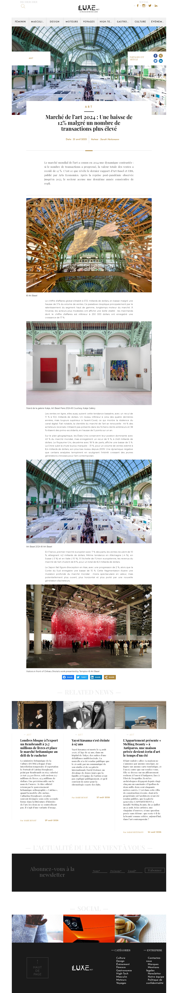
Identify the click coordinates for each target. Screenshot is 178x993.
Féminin (20, 22)
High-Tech (107, 22)
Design (55, 22)
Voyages (89, 22)
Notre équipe (156, 977)
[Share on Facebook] (155, 55)
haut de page (37, 971)
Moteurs (72, 22)
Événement (158, 22)
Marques (153, 964)
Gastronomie (124, 22)
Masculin (37, 22)
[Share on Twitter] (155, 60)
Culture (140, 22)
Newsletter (154, 973)
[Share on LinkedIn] (160, 60)
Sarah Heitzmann (109, 139)
